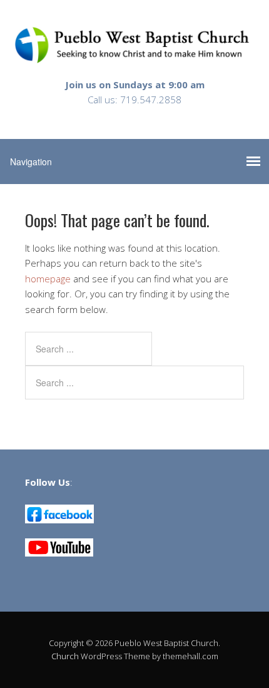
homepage (48, 278)
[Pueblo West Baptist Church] (134, 53)
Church (65, 656)
